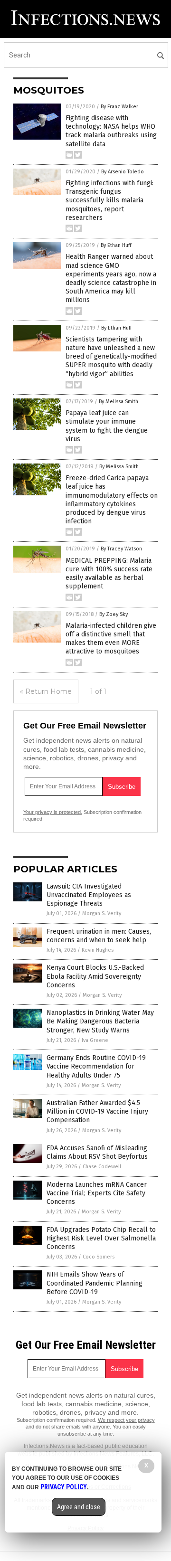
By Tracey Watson (121, 549)
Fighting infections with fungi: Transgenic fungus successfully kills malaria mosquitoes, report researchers (109, 200)
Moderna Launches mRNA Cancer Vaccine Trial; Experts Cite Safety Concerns (97, 1193)
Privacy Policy (63, 1487)
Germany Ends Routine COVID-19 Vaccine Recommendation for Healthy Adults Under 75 (96, 1066)
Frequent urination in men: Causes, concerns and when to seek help (99, 935)
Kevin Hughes (98, 950)
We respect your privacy (126, 1420)
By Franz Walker (119, 107)
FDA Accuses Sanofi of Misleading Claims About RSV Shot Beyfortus (97, 1152)
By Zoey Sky (113, 614)
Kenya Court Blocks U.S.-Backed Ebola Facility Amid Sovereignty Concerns (95, 976)
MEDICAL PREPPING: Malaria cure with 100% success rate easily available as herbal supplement (109, 574)
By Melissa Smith (118, 401)
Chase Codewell (102, 1167)
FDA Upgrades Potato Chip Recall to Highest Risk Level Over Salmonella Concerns (101, 1238)
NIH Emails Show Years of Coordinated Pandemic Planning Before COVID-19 (94, 1283)
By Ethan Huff (116, 245)
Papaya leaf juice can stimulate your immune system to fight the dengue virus (107, 426)
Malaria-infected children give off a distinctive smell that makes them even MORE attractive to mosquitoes (111, 639)
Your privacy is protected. (52, 812)
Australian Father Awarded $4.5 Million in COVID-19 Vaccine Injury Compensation (97, 1111)
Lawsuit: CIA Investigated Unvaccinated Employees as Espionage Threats (89, 895)
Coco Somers (98, 1257)
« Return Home (46, 691)
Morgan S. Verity (101, 913)
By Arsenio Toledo (122, 172)
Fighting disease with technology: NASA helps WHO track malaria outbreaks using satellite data (111, 131)
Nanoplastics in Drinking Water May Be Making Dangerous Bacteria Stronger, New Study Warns (100, 1021)
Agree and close (78, 1507)
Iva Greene (95, 1040)
